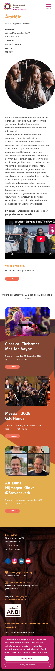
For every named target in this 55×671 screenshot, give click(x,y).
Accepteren (27, 658)
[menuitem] (8, 23)
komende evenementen (16, 599)
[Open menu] (48, 6)
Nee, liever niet (27, 664)
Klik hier (12, 279)
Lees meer (12, 367)
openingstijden (20, 596)
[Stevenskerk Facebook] (8, 561)
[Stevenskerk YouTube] (28, 561)
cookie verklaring (18, 652)
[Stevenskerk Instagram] (14, 561)
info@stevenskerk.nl (14, 549)
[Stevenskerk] (15, 6)
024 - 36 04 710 (11, 545)
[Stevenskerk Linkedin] (21, 561)
